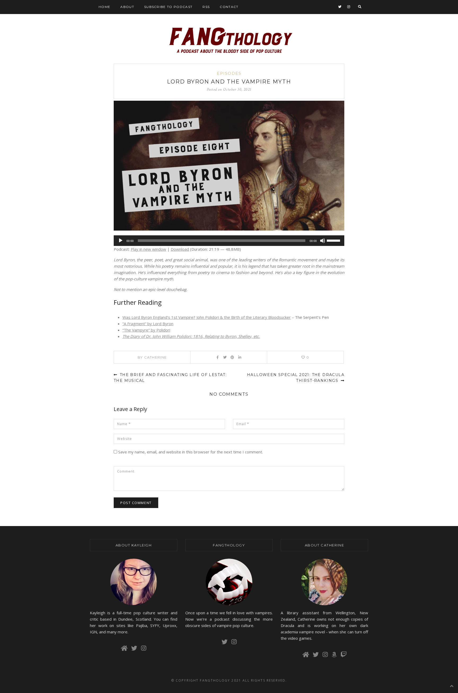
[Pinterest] (232, 357)
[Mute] (322, 240)
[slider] (334, 240)
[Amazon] (335, 654)
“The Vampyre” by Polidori (146, 330)
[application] (229, 240)
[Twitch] (344, 654)
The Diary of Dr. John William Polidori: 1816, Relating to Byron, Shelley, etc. (191, 336)
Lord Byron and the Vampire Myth (229, 81)
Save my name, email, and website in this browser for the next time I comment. (190, 451)
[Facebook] (217, 357)
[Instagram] (349, 7)
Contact (229, 7)
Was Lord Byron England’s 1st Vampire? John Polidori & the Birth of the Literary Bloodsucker (206, 317)
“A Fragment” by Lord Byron (147, 323)
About (127, 7)
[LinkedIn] (239, 357)
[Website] (125, 648)
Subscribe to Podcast (168, 7)
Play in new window (148, 249)
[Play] (120, 240)
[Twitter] (340, 7)
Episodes (229, 73)
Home (104, 7)
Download (180, 249)
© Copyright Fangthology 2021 (206, 680)
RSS (206, 7)
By (152, 357)
